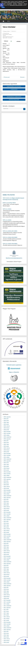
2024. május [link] (6, 464)
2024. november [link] (7, 455)
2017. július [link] (6, 609)
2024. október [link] (7, 457)
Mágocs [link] (6, 14)
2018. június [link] (6, 589)
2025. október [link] (7, 435)
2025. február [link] (6, 449)
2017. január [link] (6, 620)
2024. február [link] (6, 468)
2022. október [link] (7, 493)
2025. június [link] (6, 442)
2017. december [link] (7, 600)
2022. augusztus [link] (7, 497)
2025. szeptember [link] (7, 437)
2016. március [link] (7, 638)
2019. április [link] (6, 570)
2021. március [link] (7, 528)
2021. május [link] (6, 525)
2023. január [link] (6, 488)
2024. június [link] (6, 462)
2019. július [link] (6, 565)
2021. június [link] (6, 523)
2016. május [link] (6, 635)
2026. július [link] (6, 418)
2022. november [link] (7, 492)
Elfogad (3, 7)
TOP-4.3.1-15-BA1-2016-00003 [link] (10, 243)
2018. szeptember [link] (7, 583)
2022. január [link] (6, 510)
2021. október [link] (7, 515)
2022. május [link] (6, 503)
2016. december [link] (7, 622)
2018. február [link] (6, 596)
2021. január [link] (6, 532)
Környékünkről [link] (5, 34)
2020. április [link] (6, 548)
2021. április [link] (6, 526)
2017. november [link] (7, 602)
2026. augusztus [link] (7, 416)
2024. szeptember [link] (7, 459)
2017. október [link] (7, 603)
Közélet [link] (10, 34)
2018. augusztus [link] (7, 585)
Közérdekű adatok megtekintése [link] (14, 364)
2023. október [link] (7, 475)
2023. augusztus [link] (7, 479)
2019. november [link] (7, 558)
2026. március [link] (7, 426)
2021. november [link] (7, 514)
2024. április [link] (6, 466)
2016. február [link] (6, 640)
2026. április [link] (6, 424)
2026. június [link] (6, 420)
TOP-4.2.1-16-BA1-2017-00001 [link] (10, 231)
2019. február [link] (6, 574)
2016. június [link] (6, 633)
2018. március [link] (7, 594)
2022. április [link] (6, 504)
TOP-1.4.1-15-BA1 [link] (7, 220)
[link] (1, 5)
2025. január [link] (6, 451)
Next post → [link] (22, 77)
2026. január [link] (6, 429)
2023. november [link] (7, 473)
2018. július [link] (6, 587)
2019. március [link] (7, 572)
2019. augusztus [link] (7, 563)
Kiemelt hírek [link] (6, 33)
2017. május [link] (6, 613)
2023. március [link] (7, 486)
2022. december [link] (7, 490)
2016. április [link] (6, 636)
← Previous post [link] (6, 77)
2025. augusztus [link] (7, 438)
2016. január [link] (6, 642)
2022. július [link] (6, 499)
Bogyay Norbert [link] (7, 31)
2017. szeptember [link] (7, 605)
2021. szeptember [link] (7, 517)
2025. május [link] (6, 444)
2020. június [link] (6, 545)
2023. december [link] (7, 471)
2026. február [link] (6, 427)
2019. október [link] (7, 559)
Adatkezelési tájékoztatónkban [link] (16, 5)
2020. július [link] (6, 543)
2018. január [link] (6, 598)
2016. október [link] (7, 625)
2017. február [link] (6, 618)
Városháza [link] (10, 37)
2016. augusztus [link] (7, 629)
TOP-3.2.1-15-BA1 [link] (7, 209)
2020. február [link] (6, 552)
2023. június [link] (6, 482)
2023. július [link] (6, 481)
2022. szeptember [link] (7, 495)
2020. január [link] (6, 554)
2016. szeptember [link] (7, 627)
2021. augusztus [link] (7, 519)
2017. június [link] (6, 611)
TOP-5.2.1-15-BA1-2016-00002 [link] (10, 237)
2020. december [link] (7, 534)
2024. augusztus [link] (7, 460)
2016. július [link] (6, 631)
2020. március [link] (7, 550)
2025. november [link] (7, 433)
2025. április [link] (6, 446)
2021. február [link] (6, 530)
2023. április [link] (6, 484)
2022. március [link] (7, 506)
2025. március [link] (7, 448)
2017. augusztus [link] (7, 607)
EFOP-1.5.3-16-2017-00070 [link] (9, 202)
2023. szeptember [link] (7, 477)
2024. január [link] (6, 470)
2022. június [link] (6, 501)
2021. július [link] (6, 521)
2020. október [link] (7, 537)
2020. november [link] (7, 536)
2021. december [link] (7, 512)
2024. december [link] (7, 453)
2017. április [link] (6, 614)
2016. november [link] (7, 624)
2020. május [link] (6, 547)
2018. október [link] (7, 581)
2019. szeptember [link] (7, 561)
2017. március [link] (7, 616)
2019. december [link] (7, 556)
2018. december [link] (7, 578)
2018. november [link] (7, 580)
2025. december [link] (7, 431)
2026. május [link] (6, 422)
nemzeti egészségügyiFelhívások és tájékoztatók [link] (8, 36)
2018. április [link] (6, 592)
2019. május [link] (6, 569)
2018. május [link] (6, 591)
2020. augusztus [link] (7, 541)
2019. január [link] (6, 576)
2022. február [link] (6, 508)
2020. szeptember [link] (7, 539)
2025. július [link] (6, 440)
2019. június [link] (6, 567)
